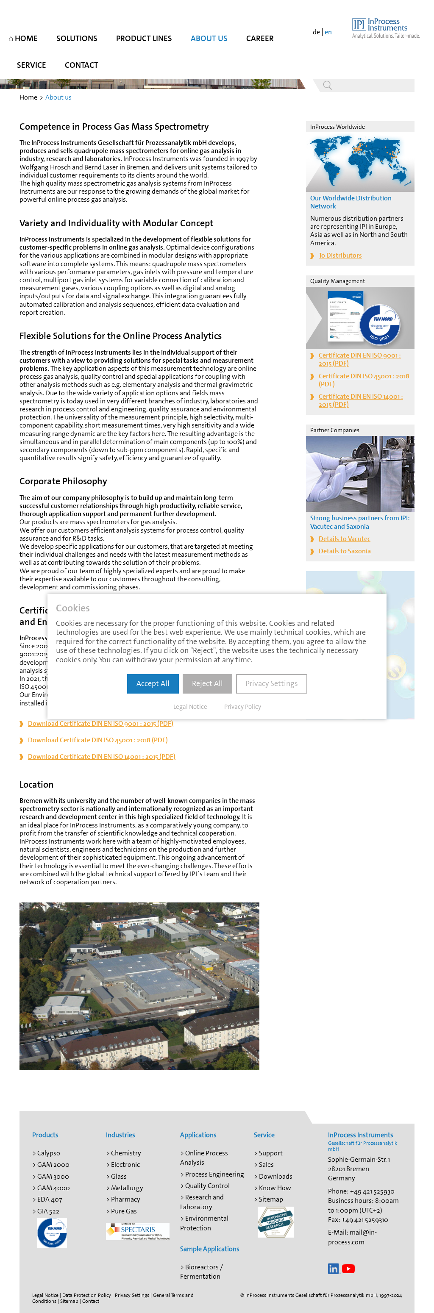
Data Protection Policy (86, 1295)
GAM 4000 (53, 1187)
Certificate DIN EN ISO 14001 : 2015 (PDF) (361, 400)
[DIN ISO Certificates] (52, 1232)
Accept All (153, 683)
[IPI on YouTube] (348, 1267)
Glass (119, 1176)
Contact (90, 1301)
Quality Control (207, 1185)
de (316, 32)
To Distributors (340, 255)
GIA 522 (48, 1211)
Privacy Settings (132, 1295)
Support (271, 1153)
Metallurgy (127, 1187)
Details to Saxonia (345, 551)
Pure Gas (124, 1211)
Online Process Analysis (204, 1158)
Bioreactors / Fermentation (201, 1272)
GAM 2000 (53, 1164)
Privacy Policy (242, 706)
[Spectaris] (138, 1231)
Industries (120, 1134)
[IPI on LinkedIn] (334, 1267)
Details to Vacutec (344, 539)
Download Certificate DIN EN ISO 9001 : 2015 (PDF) (100, 723)
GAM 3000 (53, 1176)
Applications (198, 1134)
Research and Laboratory (202, 1202)
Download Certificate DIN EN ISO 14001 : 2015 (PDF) (101, 756)
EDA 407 (49, 1199)
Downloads (275, 1176)
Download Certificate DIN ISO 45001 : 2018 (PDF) (98, 740)
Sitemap (271, 1199)
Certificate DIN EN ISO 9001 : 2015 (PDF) (360, 359)
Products (45, 1134)
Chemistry (126, 1153)
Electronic (125, 1164)
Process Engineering (214, 1174)
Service (264, 1134)
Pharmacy (125, 1199)
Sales (266, 1164)
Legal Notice (45, 1295)
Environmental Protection (204, 1223)
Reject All (207, 683)
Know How (275, 1187)
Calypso (48, 1153)
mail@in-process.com (352, 1237)
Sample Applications (209, 1248)
